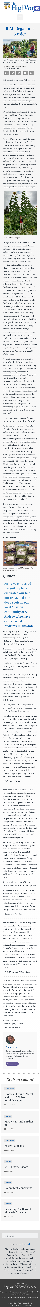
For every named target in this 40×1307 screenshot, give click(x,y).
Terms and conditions (25, 1303)
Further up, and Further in (18, 1123)
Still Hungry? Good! (16, 1167)
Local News (10, 1089)
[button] (37, 8)
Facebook (26, 1243)
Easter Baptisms (14, 1145)
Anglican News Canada (7, 1292)
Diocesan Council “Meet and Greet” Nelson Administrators (18, 1097)
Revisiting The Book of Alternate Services (17, 1210)
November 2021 (14, 68)
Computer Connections (18, 1188)
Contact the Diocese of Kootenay (20, 1305)
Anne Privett (12, 1047)
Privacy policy (12, 1303)
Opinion (8, 1116)
